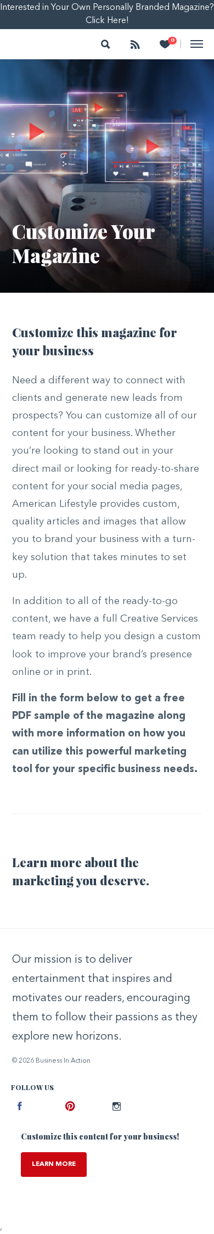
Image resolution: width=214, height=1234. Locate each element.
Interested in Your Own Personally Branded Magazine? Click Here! (107, 14)
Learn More (54, 1164)
